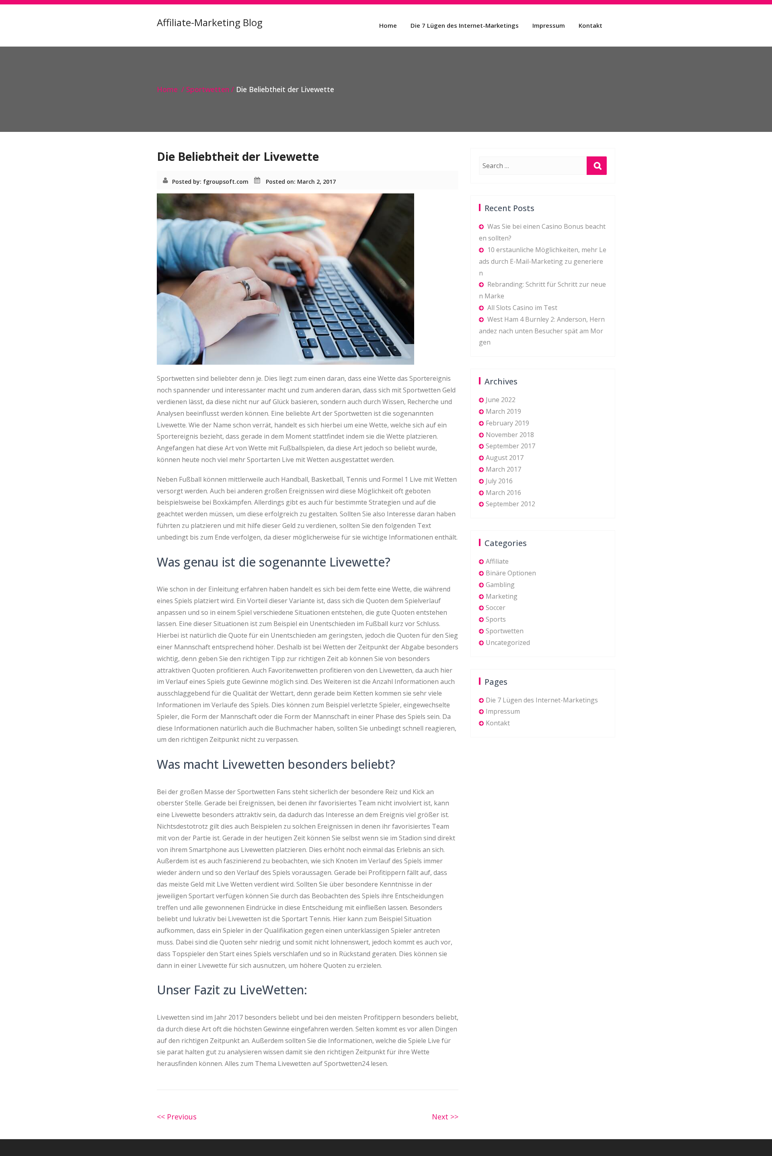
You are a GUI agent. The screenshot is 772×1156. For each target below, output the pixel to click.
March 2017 (503, 469)
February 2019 (507, 423)
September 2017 (510, 445)
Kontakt (590, 25)
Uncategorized (508, 642)
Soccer (495, 607)
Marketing (501, 596)
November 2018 (510, 434)
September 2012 (510, 503)
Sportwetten (207, 89)
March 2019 (503, 411)
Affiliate (497, 561)
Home (388, 25)
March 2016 (503, 492)
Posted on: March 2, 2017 (301, 181)
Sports (496, 619)
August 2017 (505, 457)
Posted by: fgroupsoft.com (210, 181)
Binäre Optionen (511, 573)
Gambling (500, 584)
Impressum (548, 25)
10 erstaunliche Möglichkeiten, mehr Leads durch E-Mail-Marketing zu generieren (542, 261)
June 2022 (500, 399)
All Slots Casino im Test (522, 307)
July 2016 (499, 480)
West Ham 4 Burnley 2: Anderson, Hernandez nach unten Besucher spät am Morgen (542, 331)
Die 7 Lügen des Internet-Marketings (465, 25)
